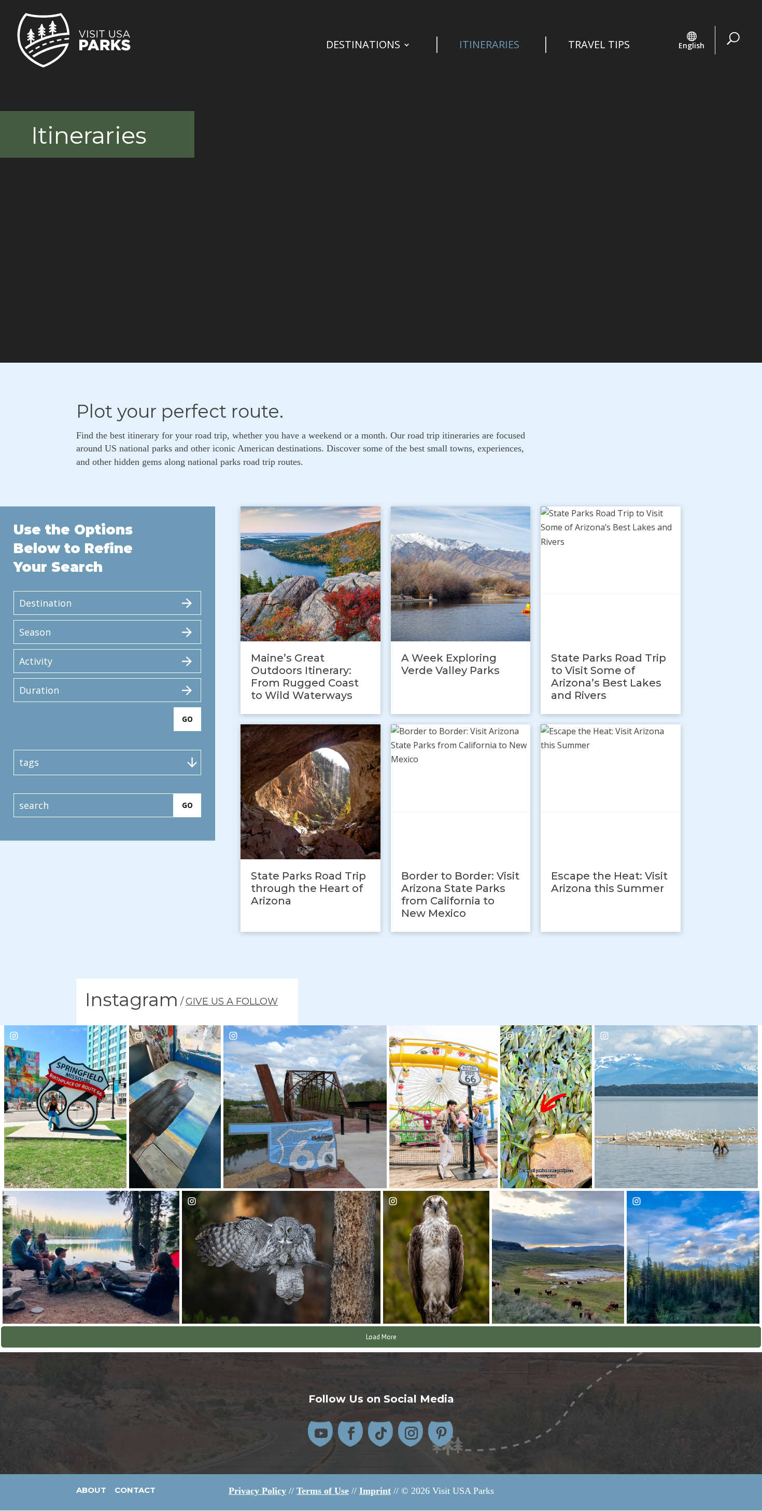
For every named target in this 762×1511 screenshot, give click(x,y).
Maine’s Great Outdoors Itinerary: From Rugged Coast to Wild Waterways (305, 677)
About (92, 1490)
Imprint (375, 1491)
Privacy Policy (257, 1491)
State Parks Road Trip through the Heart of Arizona (308, 888)
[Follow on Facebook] (351, 1434)
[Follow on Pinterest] (441, 1434)
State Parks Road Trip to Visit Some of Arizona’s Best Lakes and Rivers (608, 677)
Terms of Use (323, 1491)
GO (187, 719)
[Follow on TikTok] (381, 1434)
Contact (135, 1490)
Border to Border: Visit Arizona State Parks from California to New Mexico (460, 894)
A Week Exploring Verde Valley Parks (450, 664)
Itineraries (489, 46)
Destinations (363, 46)
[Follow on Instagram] (411, 1434)
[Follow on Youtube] (321, 1434)
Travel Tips (599, 46)
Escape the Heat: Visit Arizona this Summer (609, 882)
